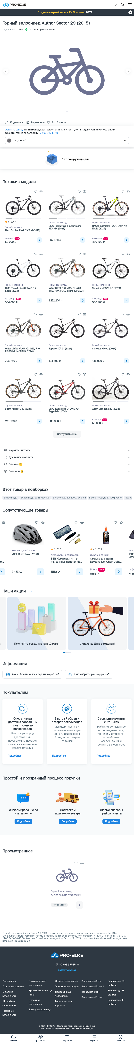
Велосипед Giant (90, 992)
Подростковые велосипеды (63, 994)
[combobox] (67, 140)
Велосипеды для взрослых (35, 497)
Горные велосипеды (13, 986)
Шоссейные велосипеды (9, 1003)
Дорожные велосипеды (35, 1002)
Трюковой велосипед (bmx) (40, 992)
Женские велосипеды (67, 986)
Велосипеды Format (92, 997)
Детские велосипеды (66, 981)
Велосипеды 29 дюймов (116, 983)
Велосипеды (10, 497)
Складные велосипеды (9, 994)
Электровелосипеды (40, 1009)
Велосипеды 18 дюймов (116, 992)
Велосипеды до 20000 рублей (69, 497)
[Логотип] (14, 4)
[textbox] (67, 140)
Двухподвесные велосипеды (37, 983)
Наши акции (14, 591)
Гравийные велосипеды (9, 1013)
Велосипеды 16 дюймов (116, 1002)
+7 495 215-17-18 (48, 132)
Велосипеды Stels (90, 981)
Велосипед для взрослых (63, 1003)
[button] (67, 12)
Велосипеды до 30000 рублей (105, 497)
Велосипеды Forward (92, 986)
